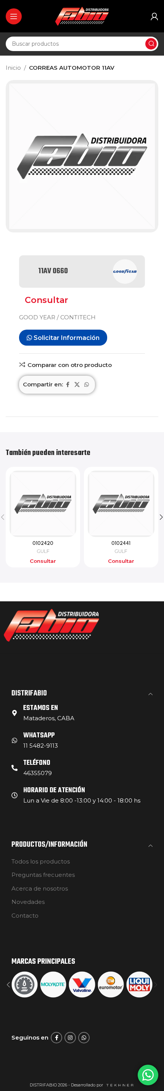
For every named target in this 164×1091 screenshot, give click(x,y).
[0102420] (43, 504)
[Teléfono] (14, 768)
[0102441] (121, 504)
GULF (43, 551)
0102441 (120, 543)
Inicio (13, 67)
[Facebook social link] (67, 385)
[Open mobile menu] (14, 16)
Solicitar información (66, 337)
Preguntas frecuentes (43, 874)
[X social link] (77, 385)
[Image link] (51, 624)
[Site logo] (82, 15)
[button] (8, 984)
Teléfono (36, 763)
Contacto (25, 915)
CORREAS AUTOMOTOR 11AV (71, 67)
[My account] (154, 16)
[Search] (151, 44)
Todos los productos (40, 861)
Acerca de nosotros (39, 888)
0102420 (42, 543)
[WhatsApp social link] (86, 385)
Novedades (28, 901)
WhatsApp (39, 735)
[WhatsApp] (14, 740)
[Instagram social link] (70, 1037)
